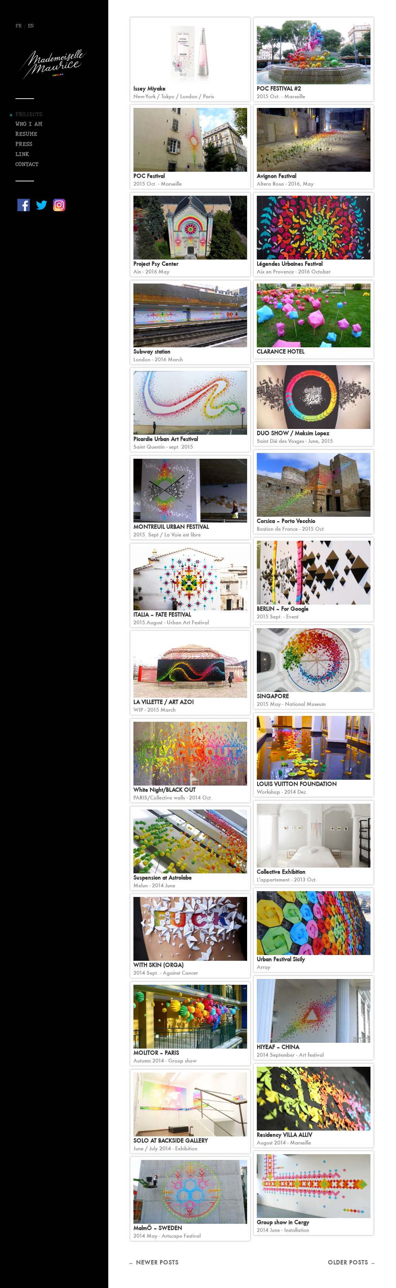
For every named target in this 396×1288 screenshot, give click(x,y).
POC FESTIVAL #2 (279, 88)
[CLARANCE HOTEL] (313, 315)
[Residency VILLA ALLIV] (313, 1099)
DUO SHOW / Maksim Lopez (293, 433)
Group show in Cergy (283, 1222)
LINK (22, 154)
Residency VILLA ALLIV (284, 1134)
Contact (27, 164)
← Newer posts (153, 1262)
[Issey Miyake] (190, 52)
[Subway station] (190, 315)
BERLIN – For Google (283, 608)
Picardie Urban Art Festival (165, 438)
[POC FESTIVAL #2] (313, 52)
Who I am (29, 124)
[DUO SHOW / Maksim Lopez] (313, 397)
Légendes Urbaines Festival (290, 263)
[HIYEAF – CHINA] (313, 1011)
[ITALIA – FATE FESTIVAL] (190, 578)
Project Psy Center (155, 263)
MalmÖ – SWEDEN (157, 1228)
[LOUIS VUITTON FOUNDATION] (313, 748)
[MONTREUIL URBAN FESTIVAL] (190, 491)
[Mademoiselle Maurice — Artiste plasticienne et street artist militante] (54, 64)
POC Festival (149, 175)
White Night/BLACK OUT (164, 789)
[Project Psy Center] (190, 228)
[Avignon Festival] (313, 140)
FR (18, 26)
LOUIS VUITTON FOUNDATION (297, 783)
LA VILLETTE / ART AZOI (163, 701)
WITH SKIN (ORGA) (158, 965)
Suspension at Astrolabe (162, 877)
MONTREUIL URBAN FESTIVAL (171, 526)
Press (23, 144)
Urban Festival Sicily (281, 959)
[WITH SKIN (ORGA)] (190, 929)
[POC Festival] (190, 140)
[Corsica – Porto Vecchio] (313, 485)
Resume (26, 134)
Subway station (152, 351)
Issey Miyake (149, 88)
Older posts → (352, 1262)
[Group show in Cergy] (313, 1186)
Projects (29, 114)
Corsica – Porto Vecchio (286, 520)
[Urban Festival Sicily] (313, 923)
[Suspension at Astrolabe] (190, 841)
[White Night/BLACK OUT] (190, 754)
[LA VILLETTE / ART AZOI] (190, 666)
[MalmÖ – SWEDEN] (190, 1192)
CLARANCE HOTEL (280, 351)
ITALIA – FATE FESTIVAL (162, 614)
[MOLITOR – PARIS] (190, 1017)
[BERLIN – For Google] (313, 573)
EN (31, 26)
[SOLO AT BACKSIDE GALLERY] (190, 1104)
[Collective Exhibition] (313, 836)
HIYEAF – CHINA (278, 1047)
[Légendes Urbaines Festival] (313, 228)
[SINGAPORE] (313, 660)
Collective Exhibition (281, 871)
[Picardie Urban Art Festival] (190, 403)
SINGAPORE (273, 696)
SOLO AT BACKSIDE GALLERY (170, 1140)
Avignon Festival (276, 175)
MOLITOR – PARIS (156, 1052)
